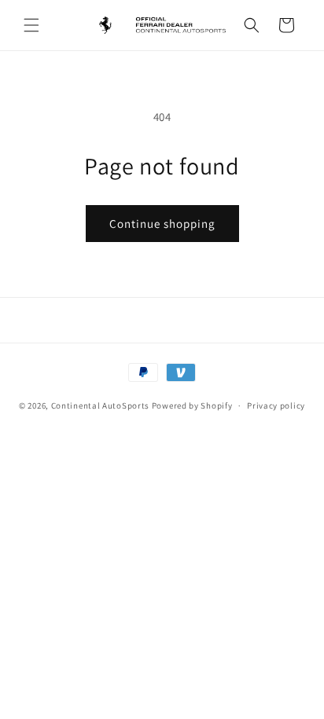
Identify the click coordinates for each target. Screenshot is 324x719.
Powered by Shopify (192, 405)
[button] (31, 25)
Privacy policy (276, 405)
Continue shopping (162, 223)
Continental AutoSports (100, 405)
